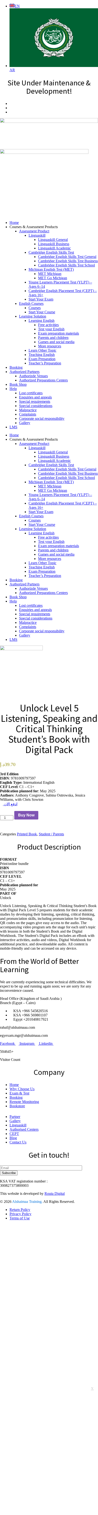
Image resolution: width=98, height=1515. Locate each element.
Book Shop (18, 384)
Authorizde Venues (33, 376)
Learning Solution (32, 316)
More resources (49, 346)
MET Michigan (49, 274)
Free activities (48, 325)
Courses (35, 308)
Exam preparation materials (58, 333)
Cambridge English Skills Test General (67, 257)
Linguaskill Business (53, 244)
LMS (13, 427)
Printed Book (27, 834)
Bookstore (17, 1106)
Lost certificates (31, 393)
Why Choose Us (22, 1089)
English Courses (31, 303)
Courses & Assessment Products (34, 227)
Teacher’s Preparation (45, 363)
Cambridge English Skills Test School (66, 265)
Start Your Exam (41, 299)
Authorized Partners (24, 372)
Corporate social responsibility (41, 418)
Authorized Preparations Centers (43, 380)
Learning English (41, 321)
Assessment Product (34, 231)
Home (14, 223)
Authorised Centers (24, 1129)
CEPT (14, 1134)
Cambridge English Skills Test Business (68, 261)
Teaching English (42, 355)
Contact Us (18, 1142)
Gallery (24, 423)
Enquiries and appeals (35, 397)
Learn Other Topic (42, 350)
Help (13, 389)
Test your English (51, 329)
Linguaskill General (53, 240)
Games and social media (56, 342)
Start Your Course (42, 312)
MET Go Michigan (52, 278)
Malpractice (28, 410)
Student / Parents (51, 834)
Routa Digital (54, 1194)
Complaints (27, 414)
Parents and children (53, 338)
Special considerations (35, 406)
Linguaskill (37, 235)
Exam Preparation (42, 359)
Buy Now (26, 815)
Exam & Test (19, 1093)
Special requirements (34, 401)
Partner (15, 1117)
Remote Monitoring (24, 1102)
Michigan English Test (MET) (51, 269)
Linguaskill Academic (54, 248)
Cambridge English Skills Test (51, 252)
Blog (13, 1138)
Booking (16, 367)
